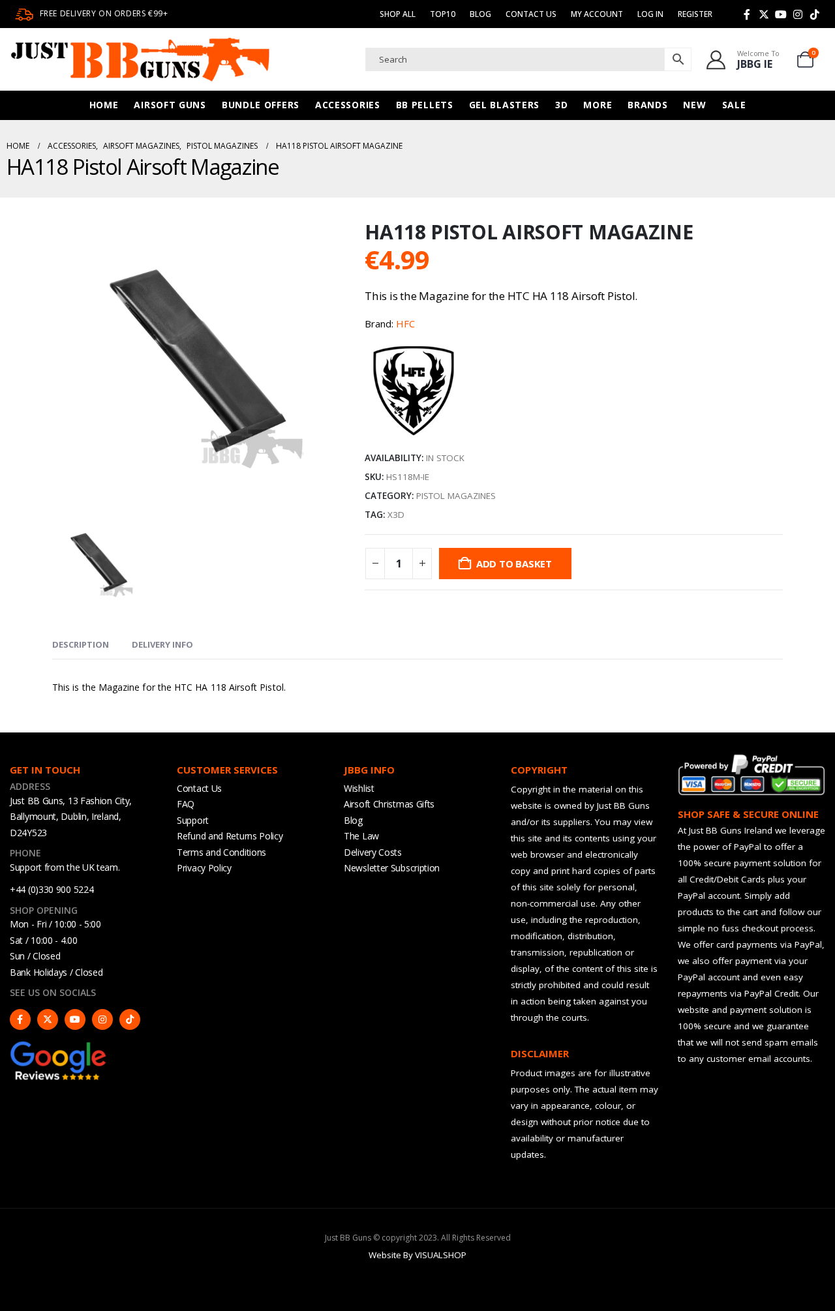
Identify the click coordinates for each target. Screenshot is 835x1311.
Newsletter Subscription (392, 868)
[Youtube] (780, 14)
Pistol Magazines (456, 496)
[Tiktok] (814, 14)
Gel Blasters (504, 104)
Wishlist (359, 788)
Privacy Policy (204, 868)
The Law (361, 836)
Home (104, 104)
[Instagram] (797, 14)
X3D (395, 514)
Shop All (398, 14)
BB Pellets (424, 104)
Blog (480, 14)
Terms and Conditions (221, 852)
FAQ (185, 804)
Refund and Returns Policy (230, 836)
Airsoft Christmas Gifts (389, 804)
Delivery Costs (373, 852)
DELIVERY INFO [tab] (162, 644)
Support (193, 820)
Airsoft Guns (169, 104)
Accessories (347, 104)
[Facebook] (746, 14)
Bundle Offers (260, 104)
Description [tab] (80, 644)
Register (695, 14)
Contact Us (531, 14)
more (597, 104)
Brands (647, 104)
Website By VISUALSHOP (417, 1255)
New (694, 104)
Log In (650, 14)
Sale (734, 104)
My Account (597, 14)
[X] (763, 14)
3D (561, 104)
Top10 (442, 14)
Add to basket (514, 563)
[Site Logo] (140, 59)
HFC (405, 323)
